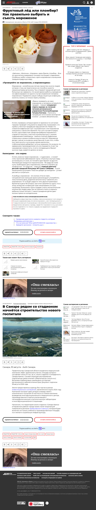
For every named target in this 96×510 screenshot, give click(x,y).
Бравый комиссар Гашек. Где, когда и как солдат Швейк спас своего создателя (78, 66)
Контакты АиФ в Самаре (75, 475)
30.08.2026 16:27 (7, 303)
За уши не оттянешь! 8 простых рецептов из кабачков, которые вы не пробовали (82, 117)
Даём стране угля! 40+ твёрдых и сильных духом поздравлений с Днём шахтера (78, 51)
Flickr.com (6, 64)
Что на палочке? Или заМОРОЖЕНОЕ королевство (36, 223)
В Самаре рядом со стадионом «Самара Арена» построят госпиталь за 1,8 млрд (78, 73)
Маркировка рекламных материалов (28, 477)
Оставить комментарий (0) (48, 232)
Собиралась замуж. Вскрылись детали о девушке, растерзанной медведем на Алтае (81, 105)
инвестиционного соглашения (24, 390)
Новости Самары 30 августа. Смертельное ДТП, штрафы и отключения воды (78, 81)
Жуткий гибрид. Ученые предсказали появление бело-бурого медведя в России (82, 327)
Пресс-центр (36, 473)
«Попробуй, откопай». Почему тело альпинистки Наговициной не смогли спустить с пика (81, 124)
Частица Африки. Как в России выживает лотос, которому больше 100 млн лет (81, 320)
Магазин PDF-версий (49, 473)
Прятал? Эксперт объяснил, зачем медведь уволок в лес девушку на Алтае (81, 314)
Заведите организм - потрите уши (29, 225)
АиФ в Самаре (18, 357)
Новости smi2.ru (9, 298)
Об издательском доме (24, 473)
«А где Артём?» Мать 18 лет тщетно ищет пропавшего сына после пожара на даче (81, 308)
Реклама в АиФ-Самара (24, 475)
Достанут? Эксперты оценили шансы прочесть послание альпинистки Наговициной (82, 339)
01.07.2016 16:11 (6, 7)
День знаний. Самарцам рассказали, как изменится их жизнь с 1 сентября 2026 (78, 58)
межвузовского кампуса (38, 408)
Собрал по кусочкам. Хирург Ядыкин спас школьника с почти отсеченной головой (82, 99)
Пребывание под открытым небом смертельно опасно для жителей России (50, 267)
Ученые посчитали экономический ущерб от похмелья (18, 267)
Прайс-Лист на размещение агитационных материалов (49, 475)
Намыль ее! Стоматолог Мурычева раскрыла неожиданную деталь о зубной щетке (81, 111)
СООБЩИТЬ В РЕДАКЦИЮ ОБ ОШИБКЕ (51, 477)
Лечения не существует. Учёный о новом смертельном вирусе (81, 92)
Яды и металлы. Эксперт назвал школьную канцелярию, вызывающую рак (80, 333)
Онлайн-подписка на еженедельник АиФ (69, 473)
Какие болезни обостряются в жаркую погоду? (49, 260)
